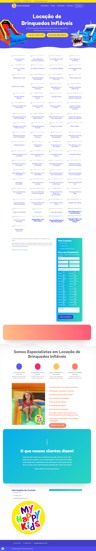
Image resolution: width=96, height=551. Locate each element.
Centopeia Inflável (73, 281)
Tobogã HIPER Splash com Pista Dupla (56, 221)
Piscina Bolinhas (62, 291)
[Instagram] (83, 1)
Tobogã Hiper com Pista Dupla (38, 220)
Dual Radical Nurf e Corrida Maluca (75, 212)
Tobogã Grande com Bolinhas (73, 299)
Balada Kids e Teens (62, 276)
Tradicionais (69, 5)
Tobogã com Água (62, 299)
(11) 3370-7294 (63, 243)
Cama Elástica (61, 281)
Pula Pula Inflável (73, 294)
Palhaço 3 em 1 (61, 289)
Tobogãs (53, 5)
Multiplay (71, 286)
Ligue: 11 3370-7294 (36, 35)
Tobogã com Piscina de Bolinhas (73, 297)
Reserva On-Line (57, 425)
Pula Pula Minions (62, 297)
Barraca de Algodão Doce (62, 278)
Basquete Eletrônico (73, 276)
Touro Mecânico (44, 5)
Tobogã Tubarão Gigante (62, 304)
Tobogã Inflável (61, 302)
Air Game (60, 273)
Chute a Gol (60, 283)
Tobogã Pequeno (73, 302)
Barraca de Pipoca (73, 278)
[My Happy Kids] (21, 5)
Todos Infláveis (61, 5)
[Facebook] (81, 1)
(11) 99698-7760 (63, 246)
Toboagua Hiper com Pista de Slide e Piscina (75, 220)
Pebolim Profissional (73, 289)
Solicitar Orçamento (57, 35)
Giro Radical (61, 286)
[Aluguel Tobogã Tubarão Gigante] (19, 250)
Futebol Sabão (72, 283)
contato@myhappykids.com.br (66, 248)
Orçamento (79, 5)
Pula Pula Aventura (73, 291)
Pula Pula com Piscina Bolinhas (62, 294)
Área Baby (71, 273)
